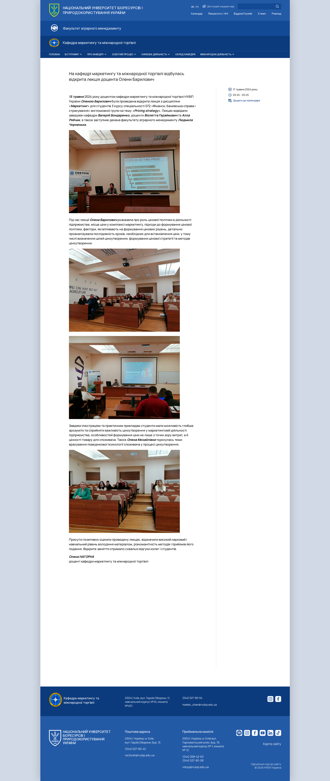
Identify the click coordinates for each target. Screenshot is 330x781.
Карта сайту (272, 743)
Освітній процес (122, 54)
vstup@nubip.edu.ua (195, 767)
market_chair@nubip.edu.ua (199, 704)
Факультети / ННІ (218, 13)
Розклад (276, 13)
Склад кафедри (185, 54)
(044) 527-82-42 (135, 749)
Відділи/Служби (243, 13)
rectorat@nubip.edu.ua (140, 755)
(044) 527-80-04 (192, 698)
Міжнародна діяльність (215, 54)
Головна (54, 54)
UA (192, 7)
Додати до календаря (246, 100)
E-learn (262, 13)
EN (197, 7)
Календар (196, 13)
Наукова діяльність (154, 54)
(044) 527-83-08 (192, 760)
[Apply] (277, 6)
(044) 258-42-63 (193, 757)
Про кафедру (95, 54)
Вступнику (72, 54)
